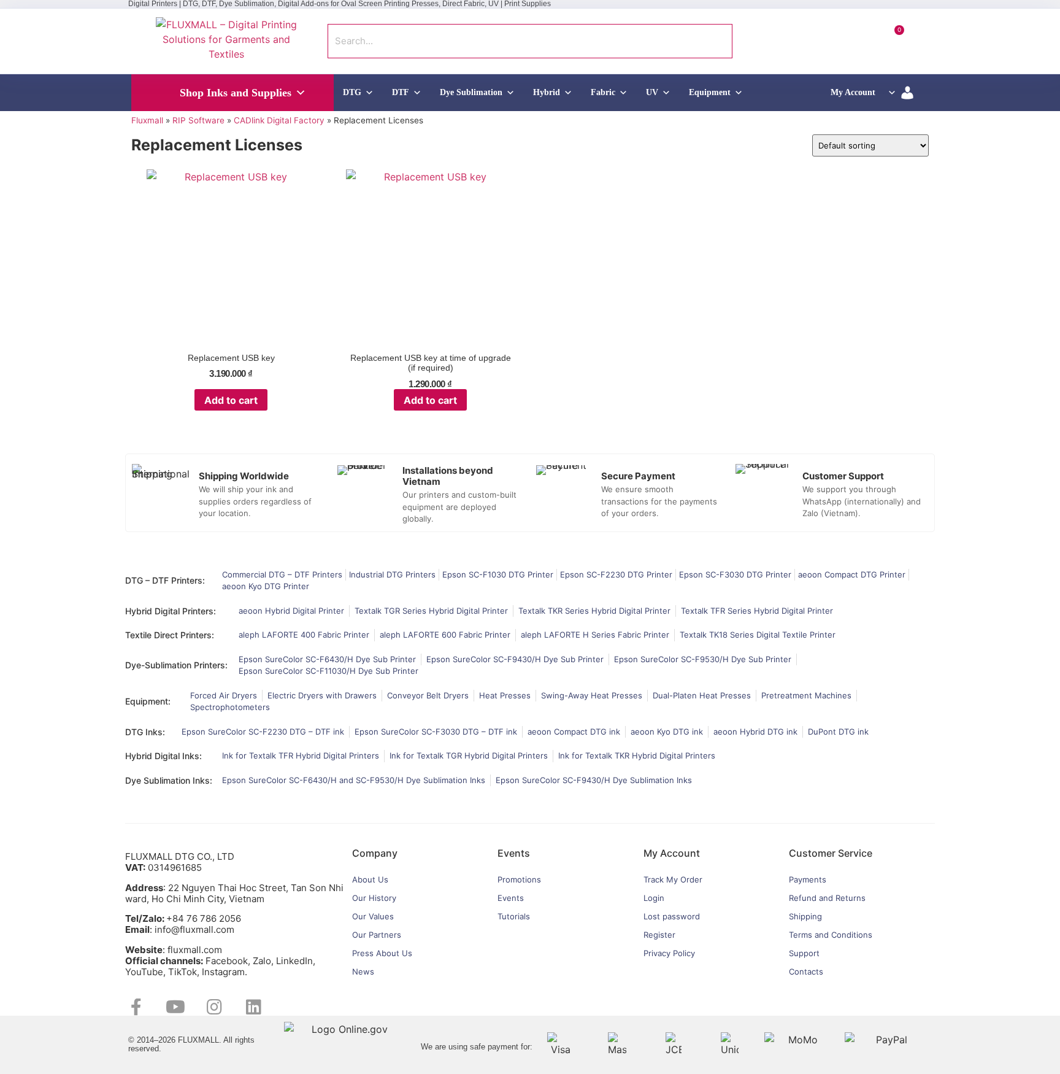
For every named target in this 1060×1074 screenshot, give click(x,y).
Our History (374, 898)
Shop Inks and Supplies (235, 93)
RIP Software (198, 120)
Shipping (805, 916)
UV (652, 92)
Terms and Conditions (830, 935)
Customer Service (830, 853)
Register (659, 935)
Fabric (603, 92)
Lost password (671, 916)
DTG (352, 92)
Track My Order (672, 879)
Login (653, 898)
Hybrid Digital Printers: (170, 611)
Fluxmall (147, 120)
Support (804, 953)
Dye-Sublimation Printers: (176, 665)
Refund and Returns (827, 898)
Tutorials (513, 916)
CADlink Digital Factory (279, 120)
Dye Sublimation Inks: (168, 780)
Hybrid (546, 92)
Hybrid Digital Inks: (163, 756)
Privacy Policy (669, 953)
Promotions (519, 879)
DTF (400, 92)
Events (510, 898)
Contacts (806, 971)
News (363, 971)
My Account (853, 92)
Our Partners (376, 935)
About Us (370, 879)
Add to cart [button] (231, 400)
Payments (807, 879)
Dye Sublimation (471, 92)
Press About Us (382, 953)
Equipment (710, 92)
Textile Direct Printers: (169, 635)
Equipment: (148, 701)
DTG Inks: (145, 732)
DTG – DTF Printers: (165, 580)
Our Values (373, 916)
